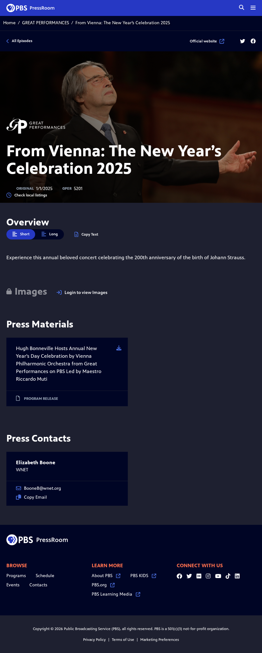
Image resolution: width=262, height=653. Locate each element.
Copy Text (89, 234)
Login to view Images (86, 292)
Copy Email (35, 497)
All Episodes (22, 41)
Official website (203, 41)
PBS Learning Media (112, 594)
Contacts (38, 585)
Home (9, 23)
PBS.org (99, 585)
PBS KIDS (139, 575)
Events (12, 585)
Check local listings (30, 195)
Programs (16, 575)
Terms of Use (123, 639)
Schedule (45, 575)
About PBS (102, 575)
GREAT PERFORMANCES (45, 23)
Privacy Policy (94, 639)
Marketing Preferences (159, 639)
